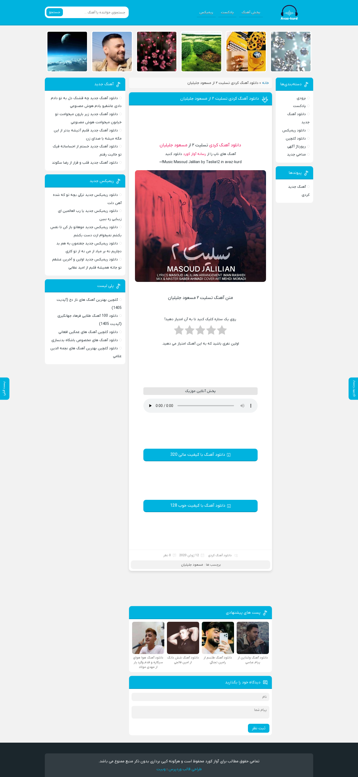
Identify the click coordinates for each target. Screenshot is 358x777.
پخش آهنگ (251, 12)
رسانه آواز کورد (194, 154)
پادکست (227, 12)
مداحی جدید (296, 154)
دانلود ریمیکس (294, 130)
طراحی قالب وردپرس (185, 769)
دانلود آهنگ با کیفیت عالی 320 (197, 454)
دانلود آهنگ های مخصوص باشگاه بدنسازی (84, 340)
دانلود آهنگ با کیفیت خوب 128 (197, 505)
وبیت (161, 769)
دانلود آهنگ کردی (225, 145)
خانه (265, 83)
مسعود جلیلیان (173, 145)
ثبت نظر (258, 728)
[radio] (222, 331)
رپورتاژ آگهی (296, 146)
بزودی (301, 98)
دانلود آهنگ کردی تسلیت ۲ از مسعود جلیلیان (219, 98)
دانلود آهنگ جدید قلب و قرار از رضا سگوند (85, 162)
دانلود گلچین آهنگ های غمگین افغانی (88, 332)
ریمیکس (206, 12)
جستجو (54, 12)
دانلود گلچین (296, 138)
